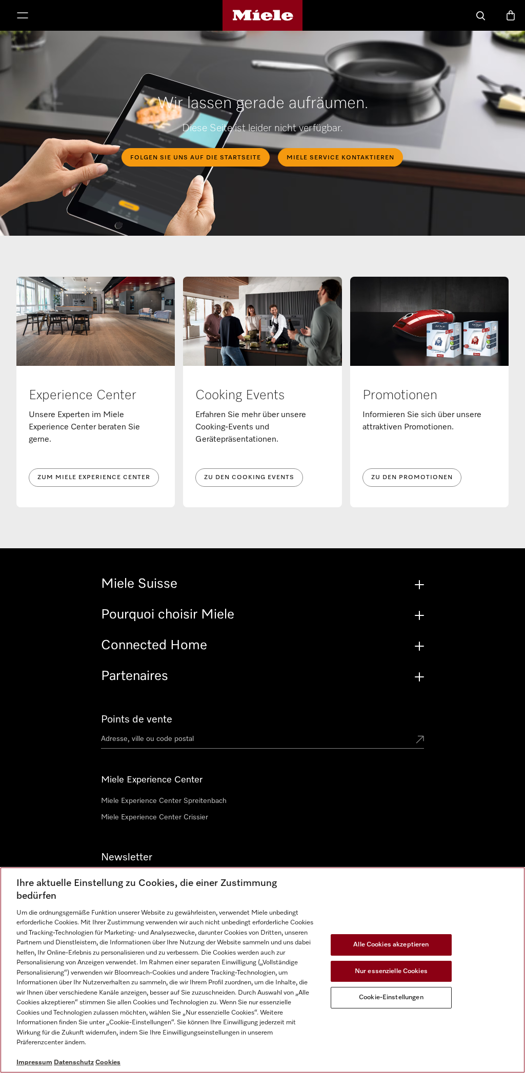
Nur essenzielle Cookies (391, 971)
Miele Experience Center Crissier (154, 817)
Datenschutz (74, 1062)
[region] (262, 970)
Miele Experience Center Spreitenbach (164, 800)
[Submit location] (420, 740)
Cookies (107, 1062)
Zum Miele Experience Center (93, 477)
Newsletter (126, 857)
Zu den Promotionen (412, 477)
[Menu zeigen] (22, 16)
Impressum (34, 1062)
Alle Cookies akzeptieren (391, 944)
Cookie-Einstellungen (391, 997)
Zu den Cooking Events (249, 477)
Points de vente (136, 719)
